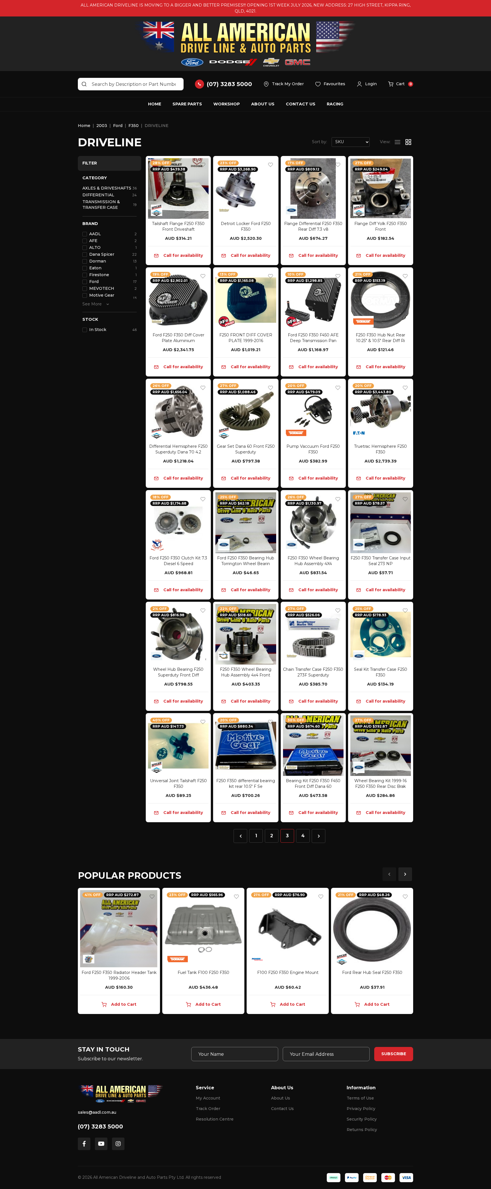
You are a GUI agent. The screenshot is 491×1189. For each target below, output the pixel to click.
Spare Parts (187, 104)
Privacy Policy (361, 1108)
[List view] (397, 142)
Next (405, 874)
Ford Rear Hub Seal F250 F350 (372, 972)
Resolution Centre (215, 1119)
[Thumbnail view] (408, 142)
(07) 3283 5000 (100, 1126)
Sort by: (319, 141)
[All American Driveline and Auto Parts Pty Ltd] (245, 43)
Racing (335, 104)
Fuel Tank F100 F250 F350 (203, 972)
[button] (366, 84)
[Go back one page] (240, 836)
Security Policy (362, 1119)
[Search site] (84, 84)
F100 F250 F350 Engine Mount (288, 972)
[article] (119, 952)
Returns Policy (362, 1129)
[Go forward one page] (318, 836)
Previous (389, 874)
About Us (262, 104)
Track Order (208, 1108)
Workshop (226, 104)
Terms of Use (360, 1098)
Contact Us (300, 104)
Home (154, 104)
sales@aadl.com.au (97, 1112)
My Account (208, 1098)
